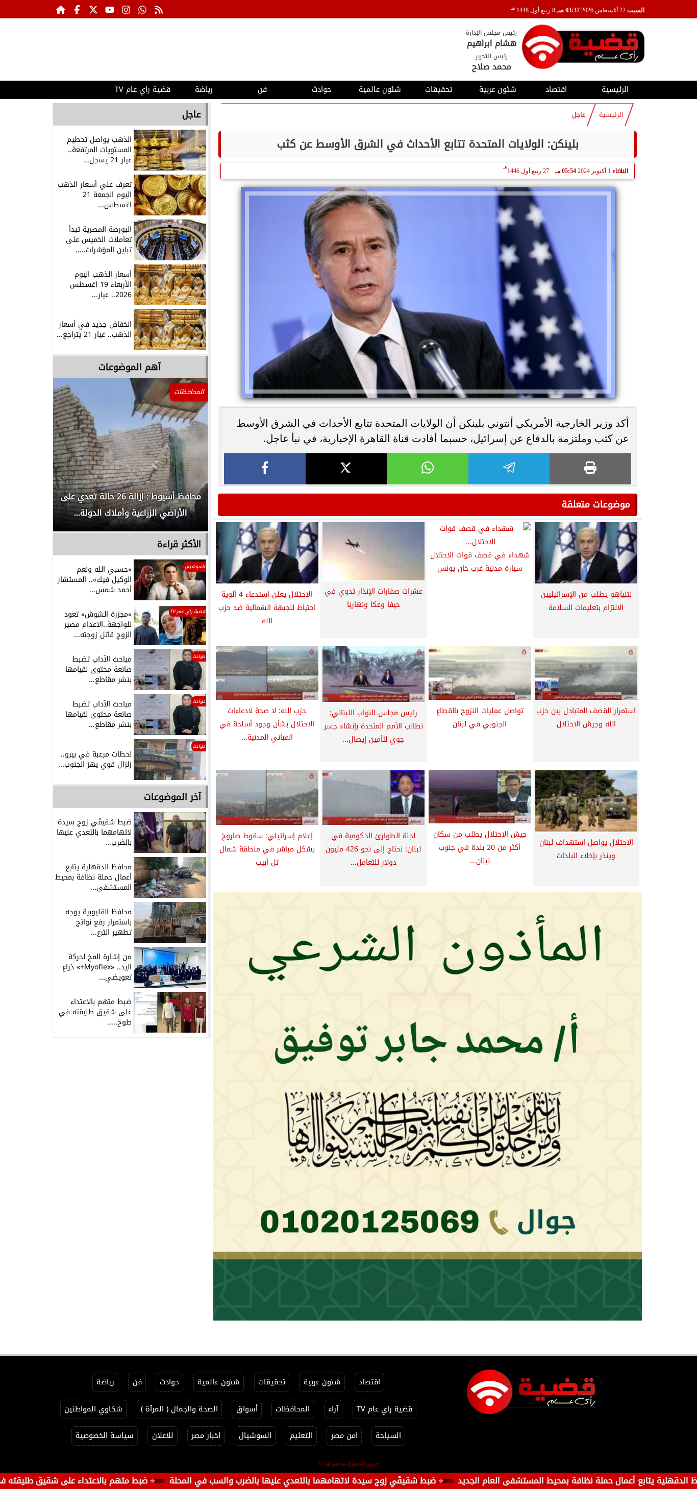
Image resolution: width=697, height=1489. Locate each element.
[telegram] (509, 468)
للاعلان (162, 1436)
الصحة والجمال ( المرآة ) (179, 1409)
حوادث (321, 89)
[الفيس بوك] (77, 9)
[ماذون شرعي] (427, 1106)
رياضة (204, 89)
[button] (74, 460)
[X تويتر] (93, 9)
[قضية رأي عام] (583, 49)
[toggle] (82, 88)
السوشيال (255, 1436)
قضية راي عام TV (142, 89)
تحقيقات (438, 89)
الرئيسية (615, 89)
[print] (590, 468)
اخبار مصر (205, 1436)
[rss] (159, 9)
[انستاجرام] (126, 9)
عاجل (579, 115)
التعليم (301, 1436)
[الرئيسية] (61, 9)
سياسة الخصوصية (105, 1436)
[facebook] (265, 468)
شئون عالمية (380, 89)
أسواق (247, 1409)
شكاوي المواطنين (93, 1409)
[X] (346, 468)
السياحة (388, 1436)
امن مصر (344, 1436)
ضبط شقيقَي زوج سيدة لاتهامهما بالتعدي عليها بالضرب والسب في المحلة (356, 1480)
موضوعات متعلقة (596, 504)
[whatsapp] (427, 468)
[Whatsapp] (142, 9)
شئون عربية (497, 89)
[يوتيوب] (110, 9)
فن (262, 89)
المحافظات (293, 1409)
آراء (333, 1409)
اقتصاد (556, 89)
